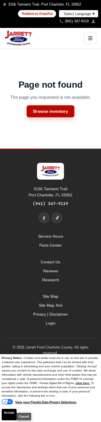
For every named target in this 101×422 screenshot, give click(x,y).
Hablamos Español (37, 14)
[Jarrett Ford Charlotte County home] (18, 38)
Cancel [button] (24, 416)
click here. (82, 383)
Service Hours (50, 236)
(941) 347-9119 (50, 203)
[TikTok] (57, 218)
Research (50, 280)
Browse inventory (50, 111)
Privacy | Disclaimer (50, 314)
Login (51, 323)
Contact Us (50, 262)
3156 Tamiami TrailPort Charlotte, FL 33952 (50, 192)
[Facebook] (44, 218)
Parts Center (50, 245)
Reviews (50, 271)
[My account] (94, 21)
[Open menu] (90, 38)
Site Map (50, 296)
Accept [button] (9, 412)
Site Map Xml (50, 305)
